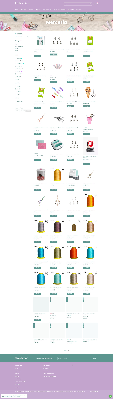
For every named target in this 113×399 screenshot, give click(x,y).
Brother (17, 9)
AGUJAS (16, 48)
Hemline (31, 9)
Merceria (38, 9)
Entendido (18, 396)
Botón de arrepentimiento (79, 391)
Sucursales (71, 9)
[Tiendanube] (94, 391)
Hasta (22, 108)
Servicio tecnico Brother (60, 9)
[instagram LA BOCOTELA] (72, 365)
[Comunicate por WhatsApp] (110, 396)
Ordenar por (18, 34)
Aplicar (28, 110)
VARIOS (16, 50)
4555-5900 (45, 371)
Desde (16, 108)
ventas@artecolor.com (48, 373)
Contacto (78, 9)
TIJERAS (16, 44)
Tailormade (24, 9)
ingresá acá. (70, 391)
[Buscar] (90, 4)
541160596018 (46, 368)
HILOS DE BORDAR (19, 46)
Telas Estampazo (47, 9)
